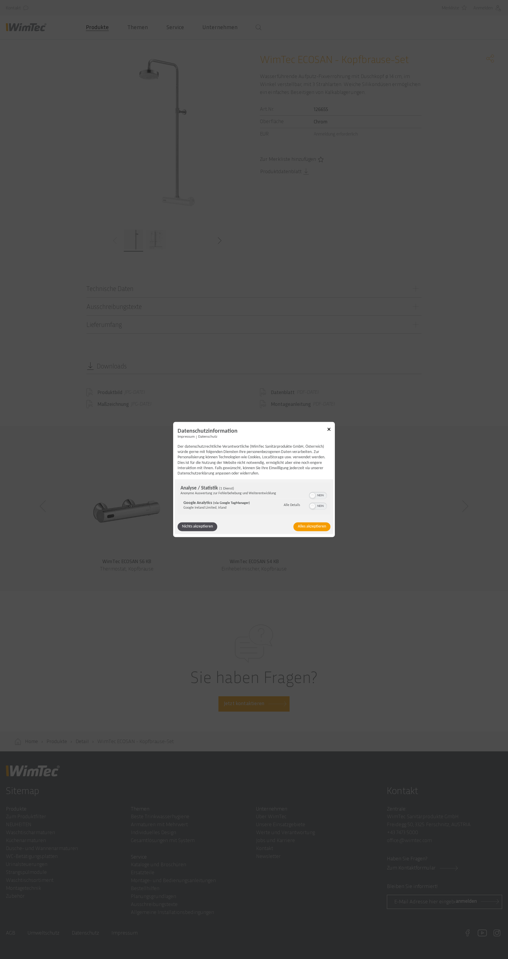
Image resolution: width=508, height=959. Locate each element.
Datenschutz (207, 437)
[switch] (317, 495)
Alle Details (292, 505)
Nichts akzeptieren (197, 527)
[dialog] (254, 479)
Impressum (186, 437)
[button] (312, 495)
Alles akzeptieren (312, 527)
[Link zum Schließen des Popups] (328, 430)
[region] (254, 499)
